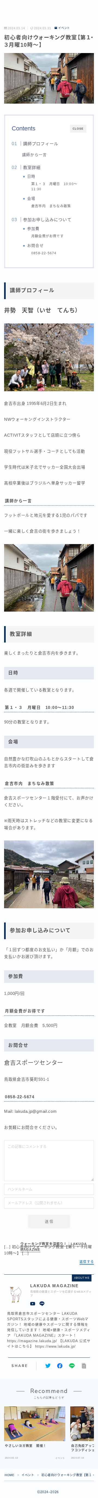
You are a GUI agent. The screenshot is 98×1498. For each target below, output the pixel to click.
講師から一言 (34, 155)
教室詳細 (32, 167)
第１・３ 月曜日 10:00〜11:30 (54, 186)
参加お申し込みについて (47, 219)
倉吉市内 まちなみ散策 (51, 206)
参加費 (33, 229)
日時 (31, 176)
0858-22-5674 (43, 253)
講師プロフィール (40, 143)
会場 (31, 199)
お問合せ (35, 246)
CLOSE (78, 128)
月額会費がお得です (47, 236)
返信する (86, 1262)
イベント (64, 28)
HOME (9, 1475)
